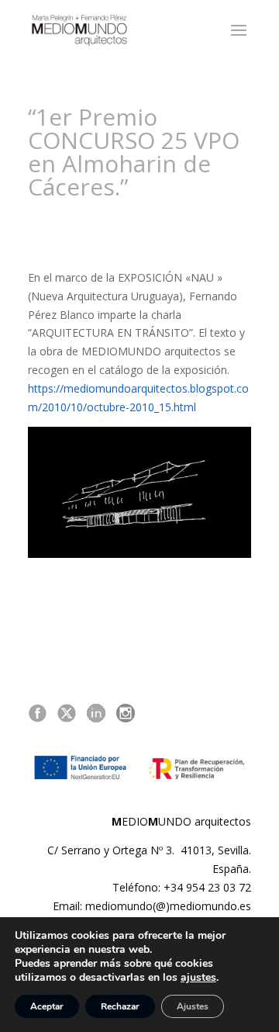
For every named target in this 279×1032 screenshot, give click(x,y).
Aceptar (47, 1006)
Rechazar (120, 1006)
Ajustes (192, 1006)
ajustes (198, 978)
